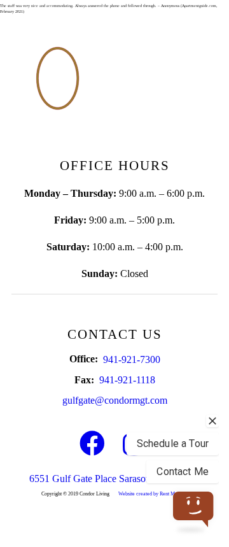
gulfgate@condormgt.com (114, 400)
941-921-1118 (127, 379)
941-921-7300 (131, 359)
